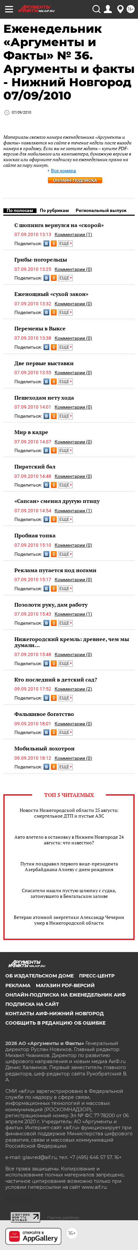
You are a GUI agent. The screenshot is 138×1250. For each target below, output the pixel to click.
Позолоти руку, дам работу (50, 604)
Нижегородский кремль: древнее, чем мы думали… (71, 642)
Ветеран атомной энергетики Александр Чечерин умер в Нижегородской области (69, 920)
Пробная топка (35, 535)
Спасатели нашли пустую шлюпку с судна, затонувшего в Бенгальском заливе (69, 893)
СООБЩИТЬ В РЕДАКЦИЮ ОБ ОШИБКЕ (55, 1023)
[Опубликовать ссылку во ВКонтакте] (46, 243)
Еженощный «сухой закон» (51, 294)
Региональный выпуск (101, 210)
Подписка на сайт (32, 1004)
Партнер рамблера (63, 1218)
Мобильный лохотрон (44, 748)
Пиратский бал (34, 466)
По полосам (20, 210)
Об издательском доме (39, 976)
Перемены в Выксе (40, 328)
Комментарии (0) (73, 269)
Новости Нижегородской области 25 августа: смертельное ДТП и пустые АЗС (69, 813)
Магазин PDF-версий (65, 985)
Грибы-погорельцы (40, 259)
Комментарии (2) (73, 689)
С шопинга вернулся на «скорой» (59, 225)
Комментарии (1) (73, 234)
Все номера (63, 170)
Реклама (17, 985)
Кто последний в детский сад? (55, 679)
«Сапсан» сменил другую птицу (56, 501)
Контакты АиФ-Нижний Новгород (54, 1014)
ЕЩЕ (64, 243)
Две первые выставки (44, 363)
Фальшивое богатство (44, 714)
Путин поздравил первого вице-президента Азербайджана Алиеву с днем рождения (69, 866)
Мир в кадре (31, 432)
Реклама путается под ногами (55, 570)
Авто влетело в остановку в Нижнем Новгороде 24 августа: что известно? (69, 839)
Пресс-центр (97, 976)
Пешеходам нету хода (44, 397)
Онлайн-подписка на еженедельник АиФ (65, 995)
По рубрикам (54, 210)
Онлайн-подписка (75, 180)
